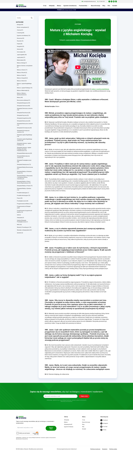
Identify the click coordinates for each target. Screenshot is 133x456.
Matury (59, 5)
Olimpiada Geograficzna (23, 118)
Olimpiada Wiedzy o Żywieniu (24, 188)
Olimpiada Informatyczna (23, 127)
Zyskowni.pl (74, 449)
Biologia (19, 24)
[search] (32, 18)
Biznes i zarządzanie (22, 27)
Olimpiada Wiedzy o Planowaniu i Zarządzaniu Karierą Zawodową (24, 177)
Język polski (20, 57)
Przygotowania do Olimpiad (23, 206)
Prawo (18, 198)
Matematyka (20, 60)
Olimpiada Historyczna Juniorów (25, 123)
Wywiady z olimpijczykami (23, 230)
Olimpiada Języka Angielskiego (24, 134)
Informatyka (20, 52)
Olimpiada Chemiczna (22, 105)
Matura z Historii (21, 80)
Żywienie (19, 232)
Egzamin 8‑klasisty (68, 426)
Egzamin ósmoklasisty (70, 5)
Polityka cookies (113, 449)
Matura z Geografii (21, 78)
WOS (18, 224)
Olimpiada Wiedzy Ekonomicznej (25, 167)
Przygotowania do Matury (23, 203)
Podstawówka (83, 5)
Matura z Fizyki (20, 75)
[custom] (109, 1)
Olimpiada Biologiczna (22, 103)
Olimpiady (51, 5)
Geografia (19, 46)
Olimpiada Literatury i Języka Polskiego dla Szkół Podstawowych (24, 149)
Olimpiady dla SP (68, 424)
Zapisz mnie (51, 428)
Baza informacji (95, 5)
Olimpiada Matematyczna (23, 153)
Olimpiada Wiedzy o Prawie (23, 185)
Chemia (19, 30)
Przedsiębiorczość (21, 201)
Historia (19, 49)
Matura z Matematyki (22, 90)
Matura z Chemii (21, 69)
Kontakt (114, 5)
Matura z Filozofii (21, 72)
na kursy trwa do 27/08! (66, 10)
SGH (18, 215)
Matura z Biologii (21, 62)
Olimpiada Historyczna (22, 121)
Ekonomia (19, 38)
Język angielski (20, 54)
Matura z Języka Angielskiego (24, 83)
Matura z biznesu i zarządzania (24, 65)
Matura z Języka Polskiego (23, 87)
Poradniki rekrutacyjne (22, 195)
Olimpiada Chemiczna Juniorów (24, 108)
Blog (104, 5)
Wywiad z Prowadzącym (23, 227)
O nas (44, 5)
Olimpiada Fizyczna (21, 115)
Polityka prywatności (95, 449)
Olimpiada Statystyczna (23, 164)
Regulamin (104, 449)
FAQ (109, 5)
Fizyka (18, 43)
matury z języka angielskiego (100, 89)
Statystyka (19, 217)
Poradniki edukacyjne (22, 192)
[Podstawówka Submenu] (88, 5)
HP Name (15, 384)
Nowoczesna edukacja (22, 100)
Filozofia (19, 41)
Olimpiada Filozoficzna (22, 112)
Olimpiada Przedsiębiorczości (24, 160)
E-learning (19, 32)
